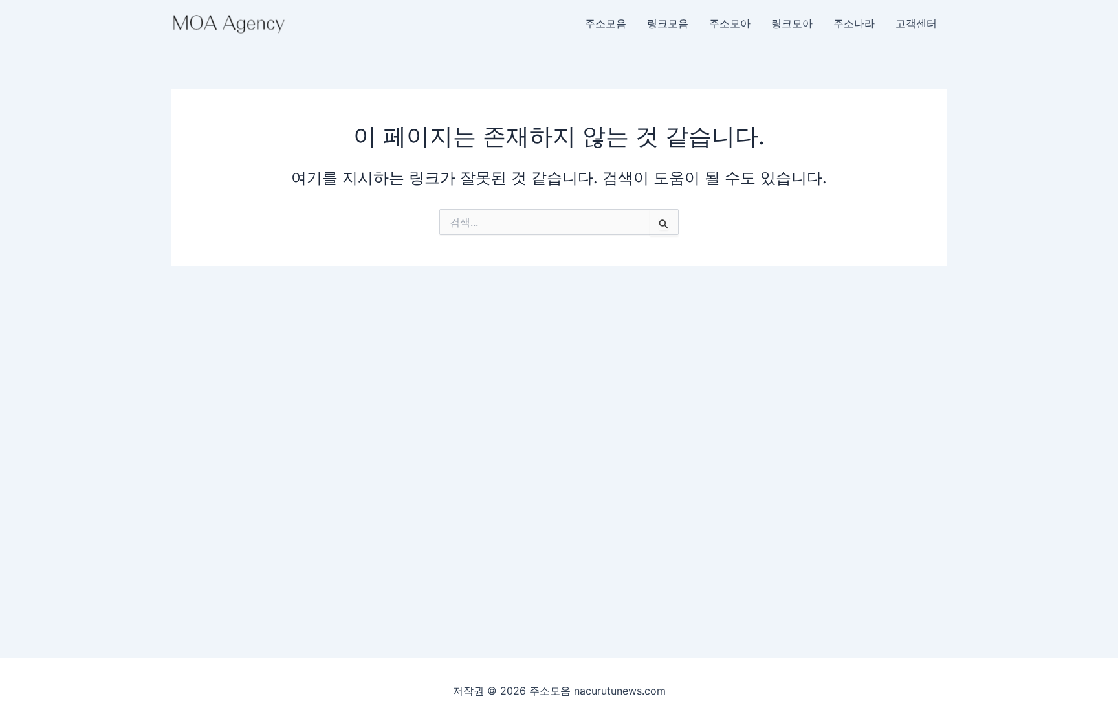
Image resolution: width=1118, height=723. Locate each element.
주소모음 (605, 23)
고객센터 (916, 23)
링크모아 (792, 23)
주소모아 (730, 23)
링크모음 (667, 23)
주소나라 (854, 23)
